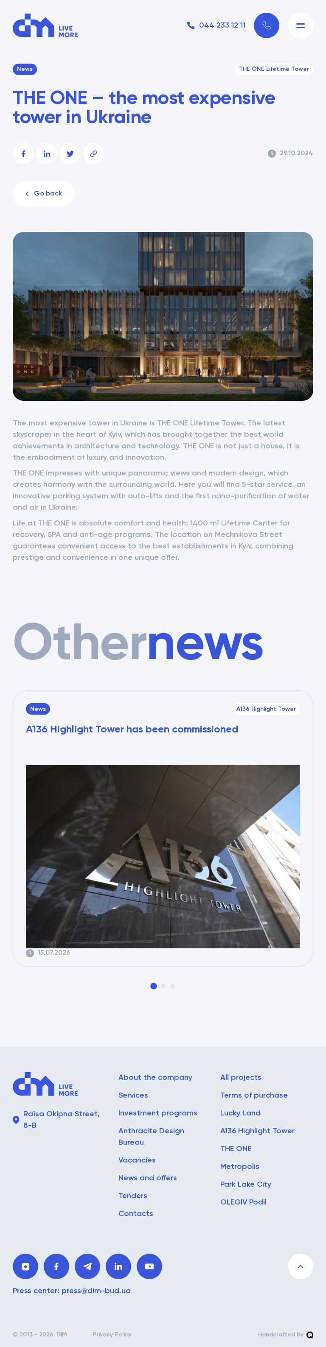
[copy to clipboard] (93, 153)
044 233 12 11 (222, 25)
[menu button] (300, 25)
